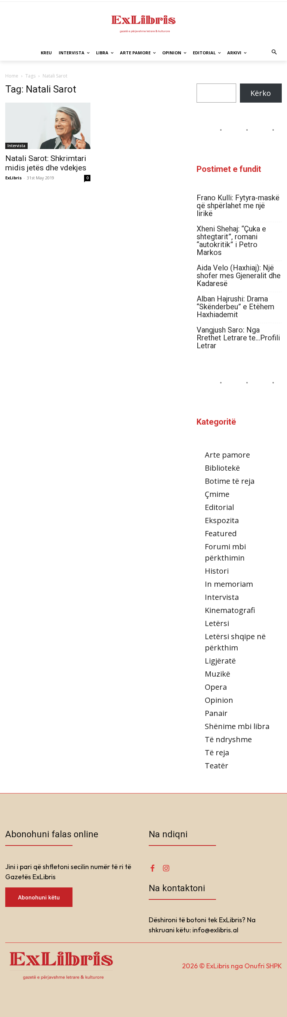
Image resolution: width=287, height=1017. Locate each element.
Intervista (16, 145)
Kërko (260, 93)
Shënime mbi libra (237, 726)
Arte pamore (227, 455)
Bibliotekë (222, 468)
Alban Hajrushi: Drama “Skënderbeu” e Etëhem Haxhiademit (235, 307)
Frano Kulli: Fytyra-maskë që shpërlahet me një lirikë (238, 206)
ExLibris (13, 177)
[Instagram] (166, 868)
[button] (274, 53)
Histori (217, 571)
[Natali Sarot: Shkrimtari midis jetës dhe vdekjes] (47, 126)
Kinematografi (230, 610)
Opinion (219, 700)
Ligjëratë (220, 661)
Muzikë (217, 674)
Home (11, 76)
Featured (221, 533)
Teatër (216, 766)
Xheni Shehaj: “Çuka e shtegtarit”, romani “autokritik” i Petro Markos (231, 240)
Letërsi (217, 623)
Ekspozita (222, 520)
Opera (216, 687)
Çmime (217, 494)
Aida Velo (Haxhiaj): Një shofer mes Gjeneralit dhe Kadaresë (239, 276)
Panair (216, 713)
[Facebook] (152, 868)
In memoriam (229, 584)
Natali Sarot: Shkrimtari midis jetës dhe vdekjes (45, 163)
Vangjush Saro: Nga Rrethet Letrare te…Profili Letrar (238, 338)
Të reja (217, 752)
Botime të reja (229, 481)
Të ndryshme (228, 739)
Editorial (219, 507)
